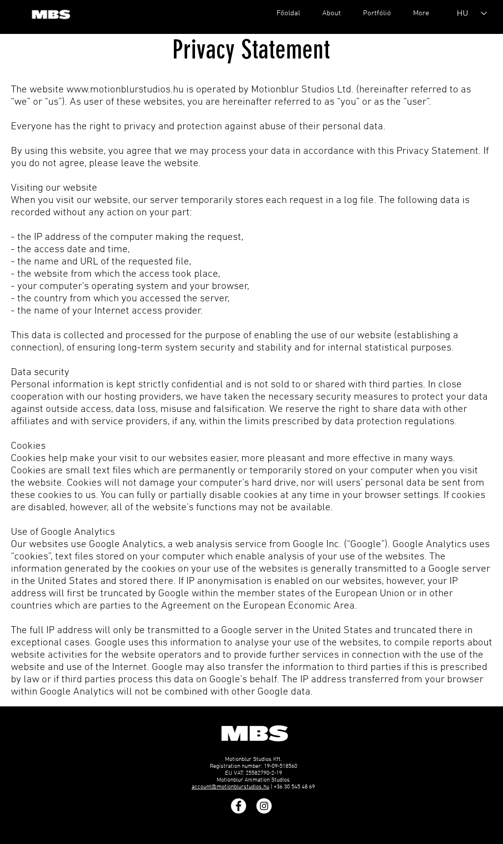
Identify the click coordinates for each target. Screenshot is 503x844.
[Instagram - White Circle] (264, 806)
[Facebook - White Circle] (238, 806)
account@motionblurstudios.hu (230, 787)
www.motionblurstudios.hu (125, 90)
